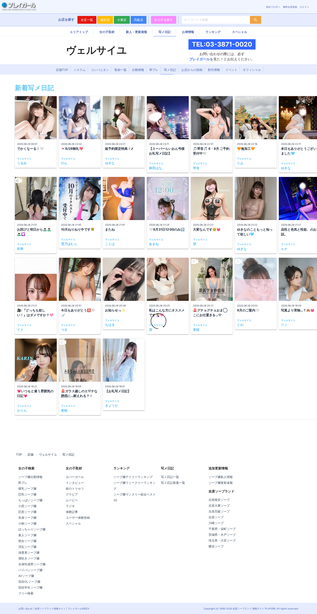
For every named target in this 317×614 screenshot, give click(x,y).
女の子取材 (107, 32)
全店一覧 (87, 20)
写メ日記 (164, 32)
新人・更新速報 (136, 32)
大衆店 (122, 20)
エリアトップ (79, 32)
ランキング (213, 32)
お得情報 (188, 32)
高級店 (138, 20)
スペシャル (239, 32)
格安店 (105, 20)
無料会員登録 (290, 6)
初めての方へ (273, 6)
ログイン (304, 6)
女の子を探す (163, 20)
